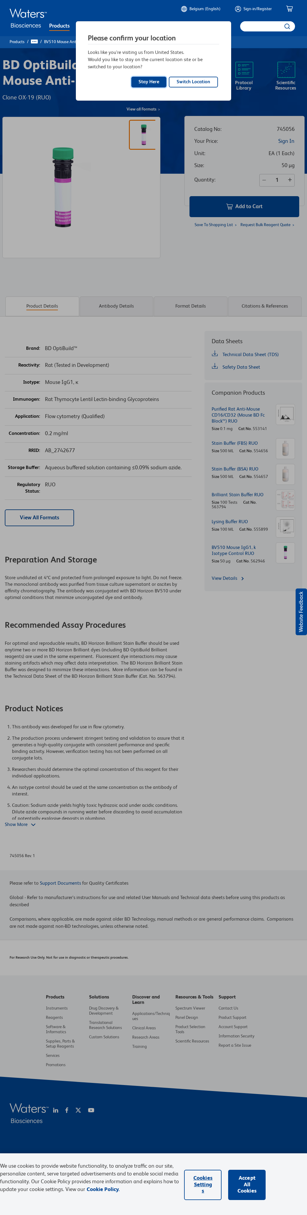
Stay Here (149, 82)
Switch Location (193, 82)
